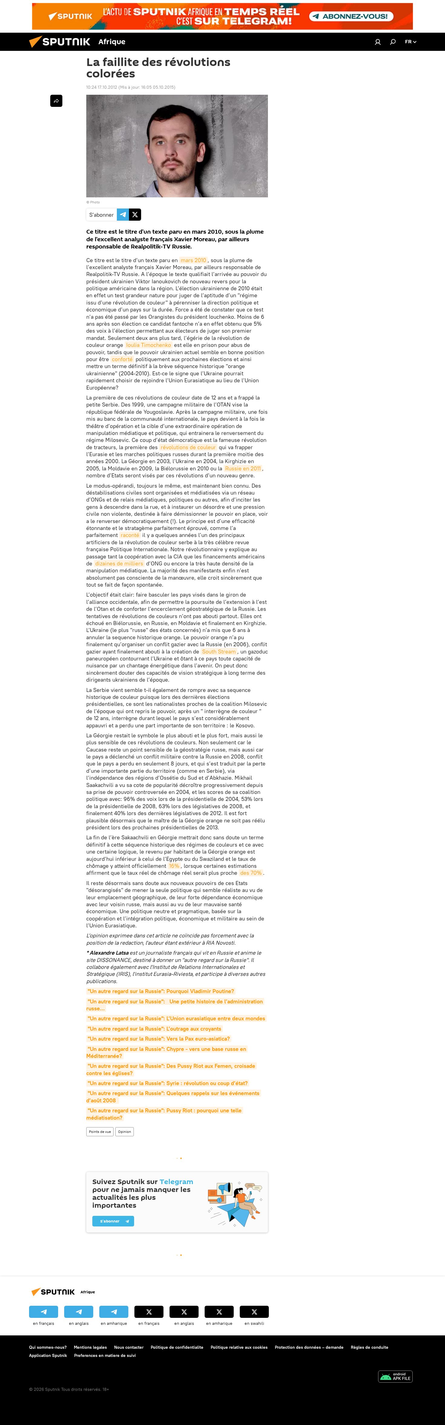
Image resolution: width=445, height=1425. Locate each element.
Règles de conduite (369, 1347)
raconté (130, 534)
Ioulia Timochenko (148, 344)
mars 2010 (193, 260)
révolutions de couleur (188, 447)
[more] (56, 101)
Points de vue (100, 1131)
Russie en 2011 (243, 468)
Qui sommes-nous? (48, 1347)
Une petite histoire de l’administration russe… (175, 1005)
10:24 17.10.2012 (101, 87)
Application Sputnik (48, 1355)
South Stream (219, 651)
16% (174, 865)
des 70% (251, 872)
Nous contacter (128, 1347)
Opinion (124, 1131)
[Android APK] (395, 1377)
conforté (122, 359)
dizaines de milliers (119, 563)
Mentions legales (90, 1347)
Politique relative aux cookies (239, 1347)
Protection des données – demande (309, 1347)
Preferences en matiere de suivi (105, 1355)
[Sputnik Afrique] (62, 49)
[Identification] (378, 42)
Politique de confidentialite (177, 1347)
